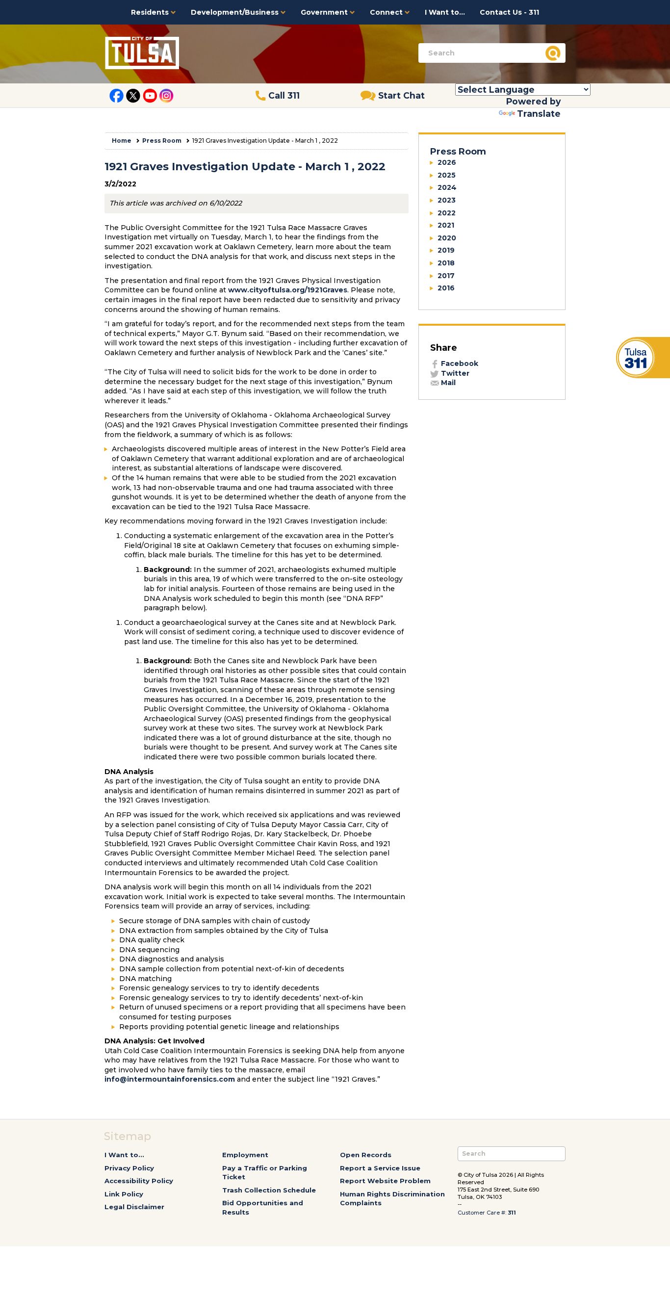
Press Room (161, 140)
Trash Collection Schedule (269, 1190)
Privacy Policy (129, 1168)
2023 (447, 200)
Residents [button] (151, 12)
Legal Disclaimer (134, 1207)
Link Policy (123, 1194)
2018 (446, 263)
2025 (447, 175)
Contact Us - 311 (509, 12)
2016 (446, 288)
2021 (446, 225)
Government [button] (325, 12)
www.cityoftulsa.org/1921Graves (287, 289)
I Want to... (445, 12)
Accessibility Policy (138, 1181)
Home (121, 140)
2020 (447, 237)
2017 (446, 275)
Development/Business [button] (236, 12)
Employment (245, 1155)
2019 (446, 250)
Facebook (458, 363)
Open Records (365, 1155)
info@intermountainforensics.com (169, 1079)
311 (512, 1212)
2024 (447, 187)
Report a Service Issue (380, 1168)
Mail (447, 382)
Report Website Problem (385, 1181)
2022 (447, 212)
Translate (539, 113)
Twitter (454, 373)
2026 (447, 162)
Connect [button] (387, 12)
